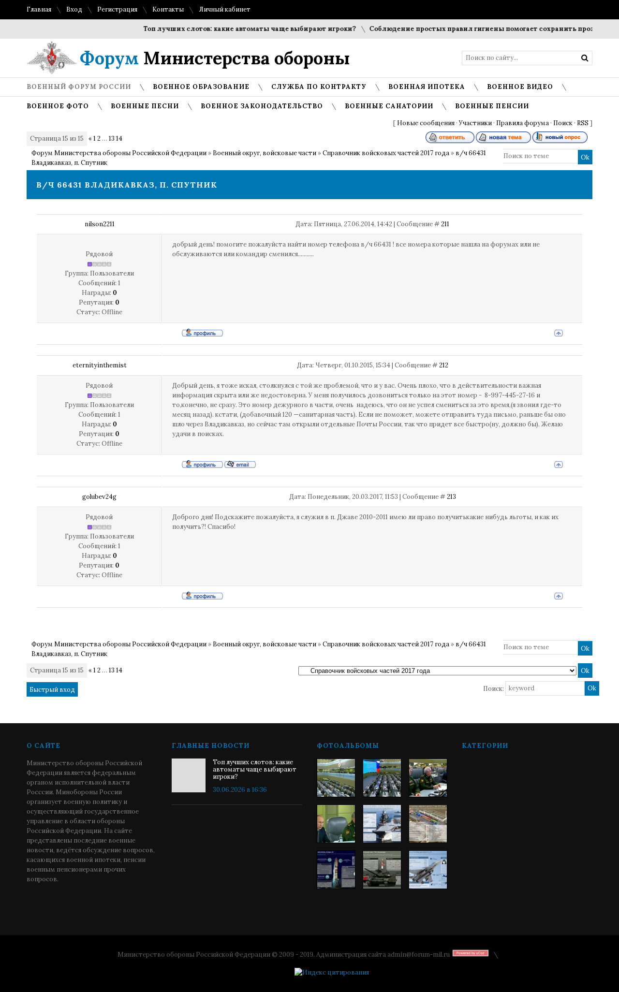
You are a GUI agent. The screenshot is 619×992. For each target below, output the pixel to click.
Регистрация (117, 9)
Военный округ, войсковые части (264, 153)
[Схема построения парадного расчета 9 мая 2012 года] (428, 823)
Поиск (563, 123)
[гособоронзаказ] (428, 778)
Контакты (168, 9)
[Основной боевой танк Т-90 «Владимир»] (382, 869)
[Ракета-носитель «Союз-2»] (336, 869)
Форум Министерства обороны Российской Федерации (118, 153)
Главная (39, 9)
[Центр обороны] (382, 778)
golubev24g (99, 497)
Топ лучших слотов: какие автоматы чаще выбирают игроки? (239, 29)
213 (451, 497)
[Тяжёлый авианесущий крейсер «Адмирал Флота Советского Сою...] (382, 823)
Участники (475, 123)
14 (119, 138)
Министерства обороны (215, 58)
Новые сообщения (426, 123)
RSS (583, 123)
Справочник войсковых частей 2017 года (386, 153)
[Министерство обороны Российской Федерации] (336, 778)
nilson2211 (100, 224)
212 (443, 365)
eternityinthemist (100, 365)
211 (445, 224)
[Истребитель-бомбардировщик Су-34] (428, 869)
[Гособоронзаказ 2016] (336, 823)
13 (112, 138)
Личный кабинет (225, 9)
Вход (74, 9)
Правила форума (522, 123)
